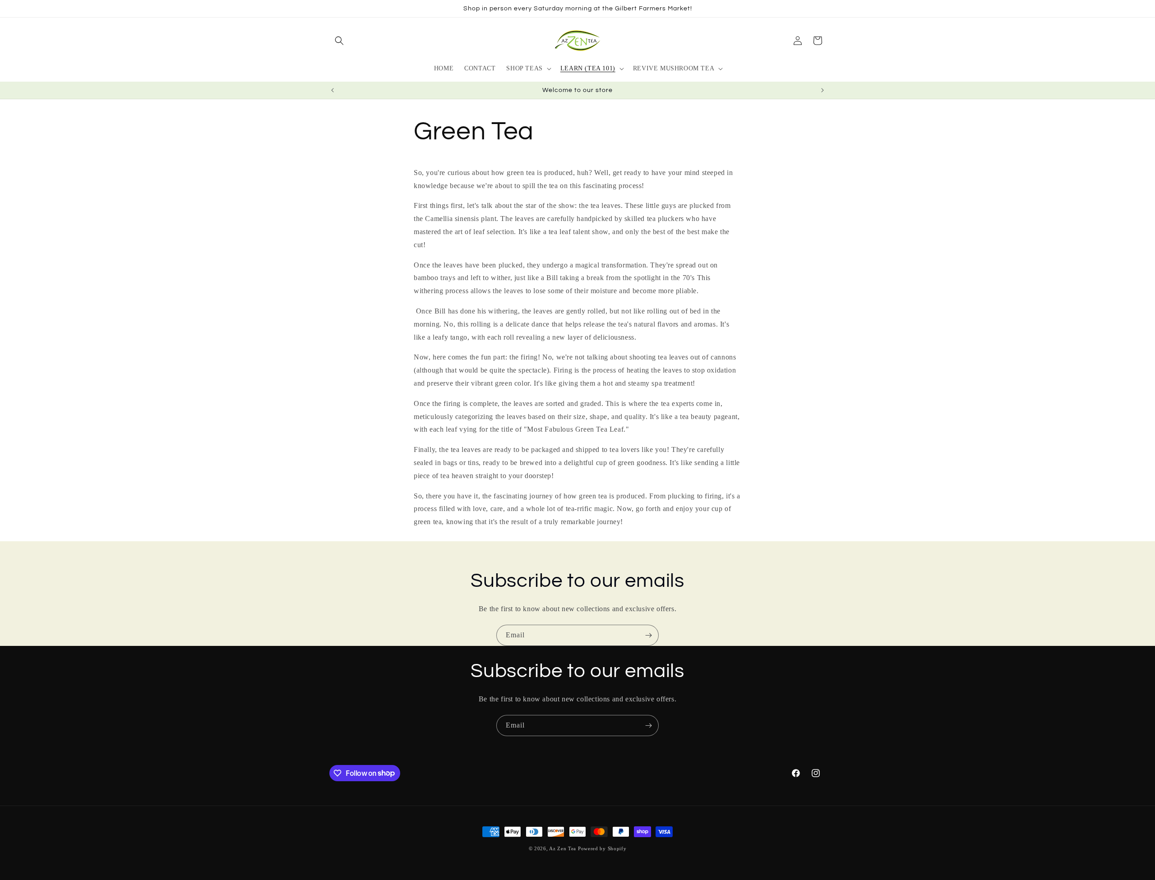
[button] (339, 41)
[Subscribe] (648, 635)
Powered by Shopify (602, 848)
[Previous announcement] (332, 90)
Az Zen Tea (562, 848)
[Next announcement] (822, 90)
